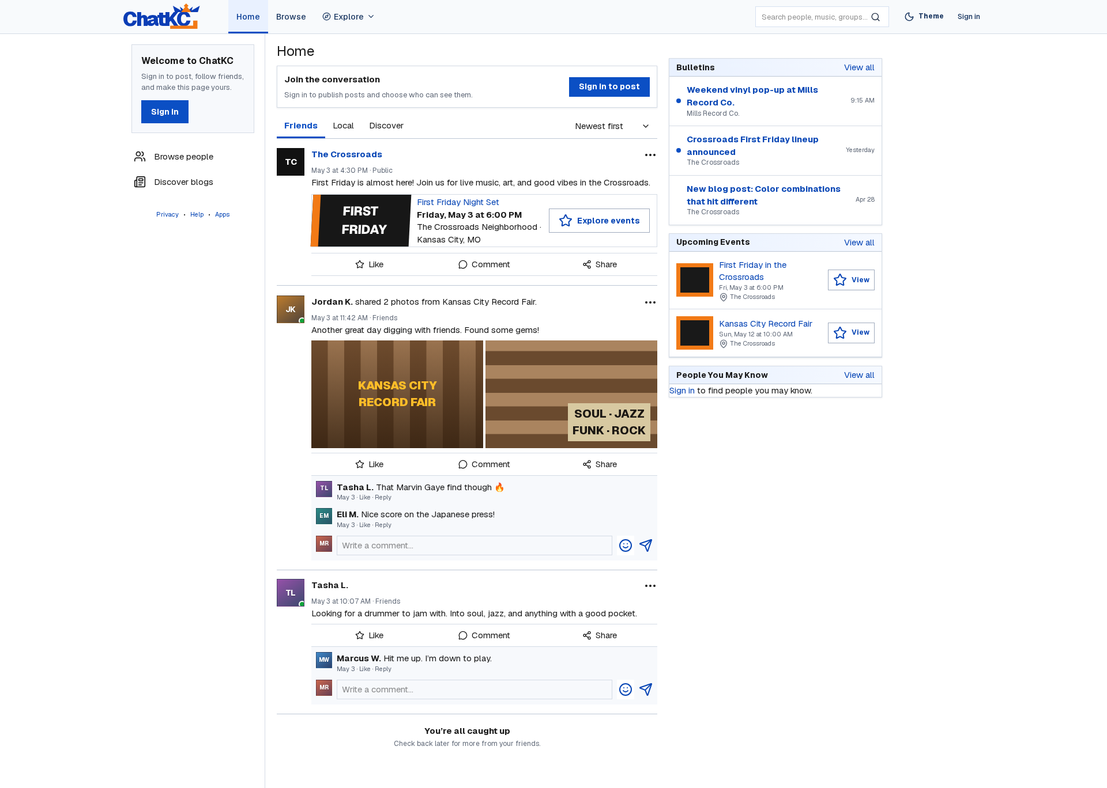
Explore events (608, 220)
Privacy (167, 214)
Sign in (969, 16)
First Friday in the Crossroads (752, 271)
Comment (491, 264)
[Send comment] (646, 545)
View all (859, 67)
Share (606, 264)
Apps (222, 214)
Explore (349, 17)
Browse (291, 17)
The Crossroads (346, 154)
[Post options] (650, 155)
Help (197, 214)
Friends (301, 125)
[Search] (875, 17)
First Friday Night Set (458, 201)
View (860, 280)
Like (375, 264)
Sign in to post (609, 86)
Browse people (183, 156)
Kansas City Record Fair (765, 323)
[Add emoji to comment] (625, 545)
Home (248, 17)
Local (343, 125)
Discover (386, 125)
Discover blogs (183, 181)
